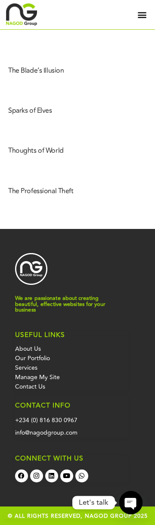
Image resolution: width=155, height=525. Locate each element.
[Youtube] (66, 475)
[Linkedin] (51, 475)
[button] (142, 15)
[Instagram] (36, 475)
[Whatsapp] (81, 475)
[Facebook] (21, 475)
